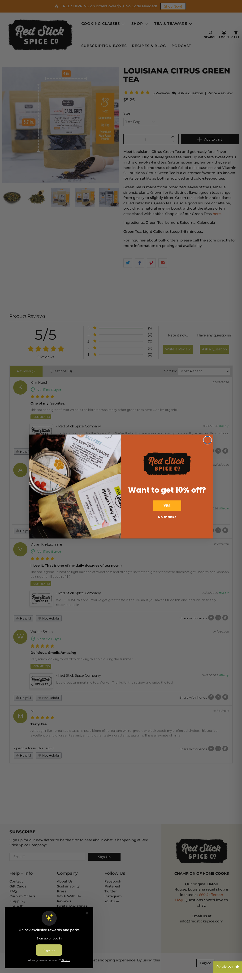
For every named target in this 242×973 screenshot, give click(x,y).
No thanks (167, 517)
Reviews (224, 967)
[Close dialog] (207, 440)
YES (167, 505)
